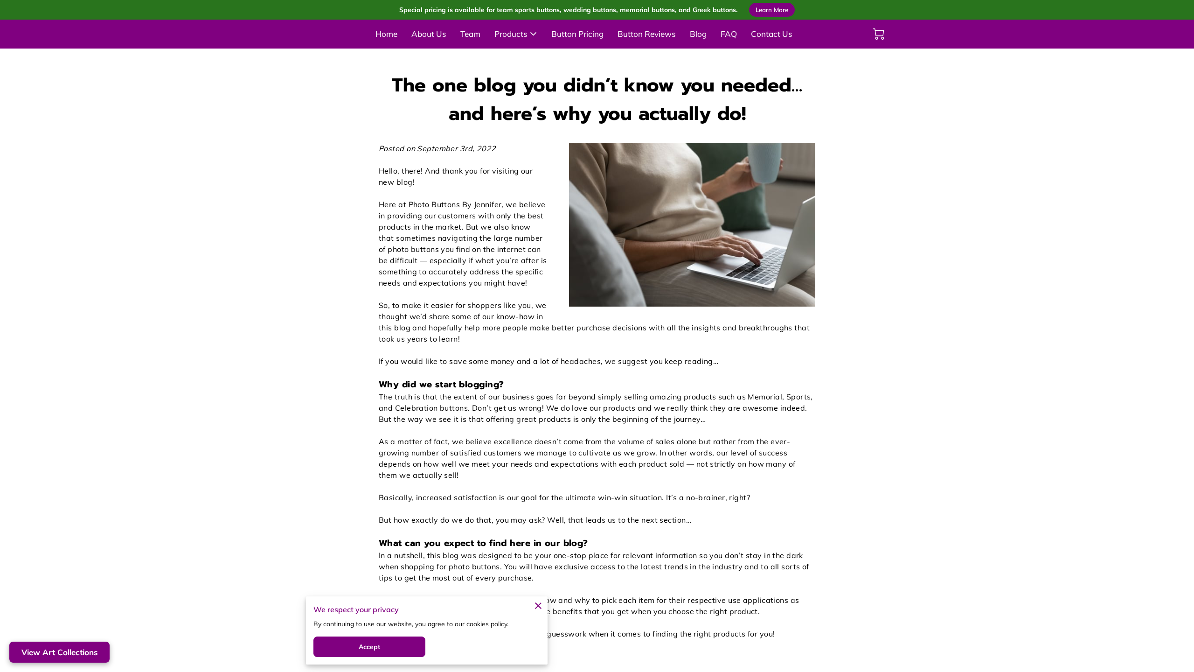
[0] (878, 34)
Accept (370, 647)
